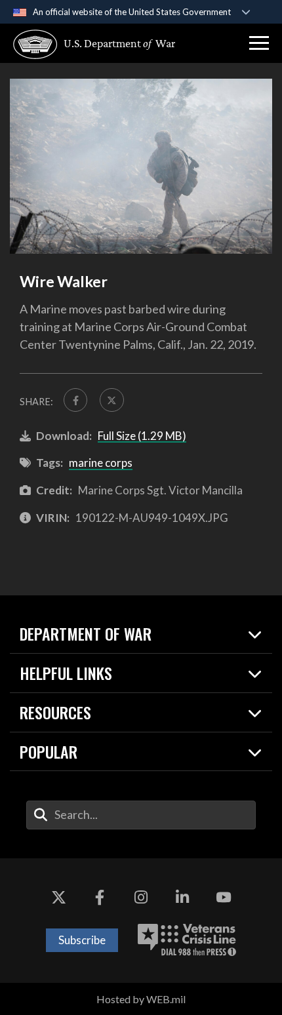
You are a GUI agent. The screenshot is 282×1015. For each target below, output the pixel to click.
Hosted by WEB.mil (141, 999)
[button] (259, 43)
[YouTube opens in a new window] (223, 897)
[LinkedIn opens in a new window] (182, 897)
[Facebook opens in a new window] (99, 897)
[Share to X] (111, 400)
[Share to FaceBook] (75, 400)
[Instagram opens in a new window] (141, 897)
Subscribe (82, 940)
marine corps (100, 462)
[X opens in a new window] (58, 897)
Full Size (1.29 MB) (142, 436)
